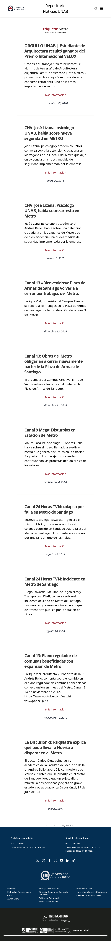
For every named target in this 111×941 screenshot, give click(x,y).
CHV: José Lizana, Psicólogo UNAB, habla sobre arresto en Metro (51, 210)
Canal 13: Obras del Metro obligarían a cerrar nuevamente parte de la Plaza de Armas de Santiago (53, 364)
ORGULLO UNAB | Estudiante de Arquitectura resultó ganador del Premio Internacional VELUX (54, 51)
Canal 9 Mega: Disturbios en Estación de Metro (49, 432)
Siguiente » (67, 825)
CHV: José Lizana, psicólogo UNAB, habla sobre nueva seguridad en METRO (49, 133)
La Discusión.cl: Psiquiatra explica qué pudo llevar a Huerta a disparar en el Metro (55, 747)
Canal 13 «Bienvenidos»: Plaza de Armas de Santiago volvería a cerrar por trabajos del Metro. (54, 288)
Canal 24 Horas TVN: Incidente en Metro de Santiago (54, 581)
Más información (55, 95)
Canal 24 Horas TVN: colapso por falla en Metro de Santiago (54, 509)
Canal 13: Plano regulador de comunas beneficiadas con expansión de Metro (50, 661)
